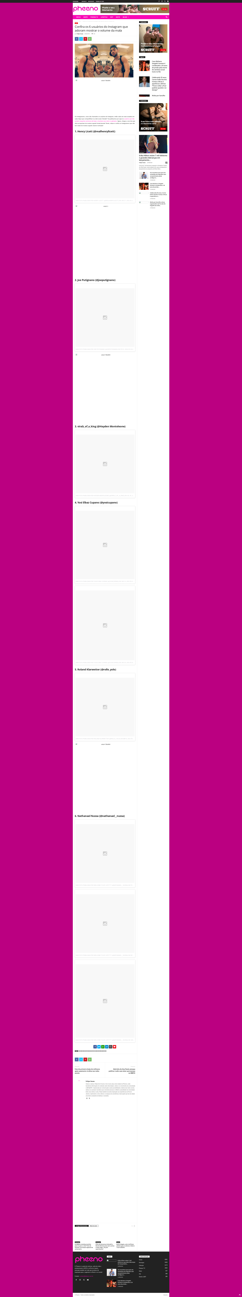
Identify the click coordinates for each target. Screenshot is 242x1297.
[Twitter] (165, 1)
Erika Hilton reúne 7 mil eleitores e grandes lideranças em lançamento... (153, 157)
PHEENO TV (94, 17)
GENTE (85, 17)
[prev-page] (132, 1226)
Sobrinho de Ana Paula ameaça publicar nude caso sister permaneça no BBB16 (122, 1071)
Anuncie (84, 1)
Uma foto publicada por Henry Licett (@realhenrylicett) (97, 200)
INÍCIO (78, 17)
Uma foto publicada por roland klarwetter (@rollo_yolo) (98, 738)
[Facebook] (159, 1)
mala (99, 1051)
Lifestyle (141, 1265)
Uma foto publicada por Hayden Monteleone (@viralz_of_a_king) (100, 495)
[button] (166, 17)
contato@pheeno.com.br (86, 1276)
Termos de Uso (100, 1)
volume (104, 1051)
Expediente (91, 1)
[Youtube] (168, 1)
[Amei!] (114, 1046)
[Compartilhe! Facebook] (95, 1046)
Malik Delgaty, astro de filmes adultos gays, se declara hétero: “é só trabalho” (125, 1245)
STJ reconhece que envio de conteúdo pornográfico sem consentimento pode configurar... (158, 175)
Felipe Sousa (80, 33)
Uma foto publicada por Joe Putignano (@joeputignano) (97, 349)
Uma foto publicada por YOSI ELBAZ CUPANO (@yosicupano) (97, 581)
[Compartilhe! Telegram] (106, 1046)
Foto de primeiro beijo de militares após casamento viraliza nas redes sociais (87, 1071)
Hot (80, 21)
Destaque (77, 1242)
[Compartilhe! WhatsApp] (103, 1046)
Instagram (85, 1051)
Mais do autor (93, 1226)
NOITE (118, 17)
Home (76, 21)
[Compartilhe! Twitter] (99, 1046)
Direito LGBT (142, 1276)
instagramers (93, 1051)
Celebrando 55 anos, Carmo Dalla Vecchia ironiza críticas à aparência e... (158, 194)
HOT (111, 17)
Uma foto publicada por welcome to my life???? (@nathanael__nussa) (102, 885)
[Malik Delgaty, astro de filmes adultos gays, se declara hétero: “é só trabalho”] (125, 1236)
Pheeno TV (142, 1268)
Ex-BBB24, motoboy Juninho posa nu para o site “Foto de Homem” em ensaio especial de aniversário (84, 1246)
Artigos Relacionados (81, 1226)
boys (81, 1051)
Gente (118, 1242)
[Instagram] (162, 1)
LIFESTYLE (104, 17)
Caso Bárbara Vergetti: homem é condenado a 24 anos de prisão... (157, 185)
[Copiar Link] (110, 1046)
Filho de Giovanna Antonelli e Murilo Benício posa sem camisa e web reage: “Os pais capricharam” (105, 1246)
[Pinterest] (85, 39)
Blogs (125, 17)
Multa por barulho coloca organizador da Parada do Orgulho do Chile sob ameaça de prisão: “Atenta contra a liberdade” (159, 85)
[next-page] (134, 1226)
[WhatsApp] (90, 39)
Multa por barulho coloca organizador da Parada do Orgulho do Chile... (157, 203)
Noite (140, 1271)
